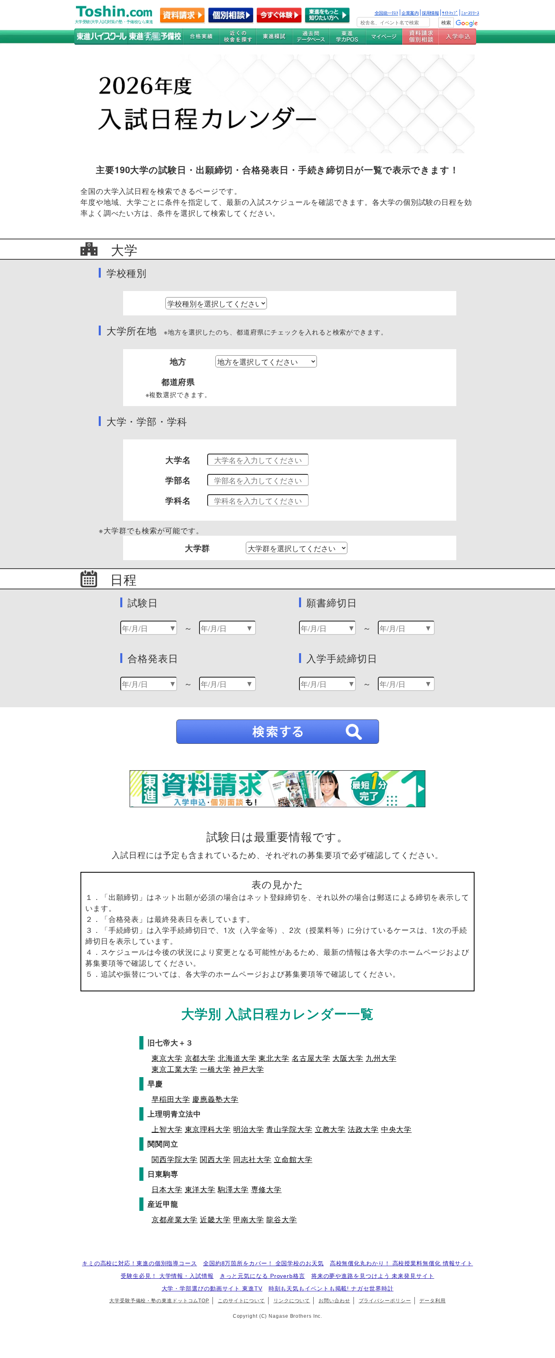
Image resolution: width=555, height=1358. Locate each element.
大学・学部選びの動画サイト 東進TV (212, 1288)
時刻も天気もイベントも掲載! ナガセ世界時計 (331, 1288)
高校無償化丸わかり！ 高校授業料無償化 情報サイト (401, 1263)
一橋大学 (215, 1068)
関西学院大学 (174, 1159)
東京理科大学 (208, 1128)
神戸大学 (248, 1068)
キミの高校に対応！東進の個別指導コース (139, 1263)
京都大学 (200, 1057)
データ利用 (432, 1301)
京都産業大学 (174, 1219)
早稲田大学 (171, 1098)
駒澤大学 (233, 1189)
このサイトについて (241, 1301)
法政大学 (363, 1128)
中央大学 (396, 1128)
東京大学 (167, 1057)
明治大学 (248, 1128)
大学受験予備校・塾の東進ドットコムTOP (159, 1301)
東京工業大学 (174, 1068)
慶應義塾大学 (215, 1098)
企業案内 (409, 12)
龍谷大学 (281, 1219)
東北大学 (273, 1057)
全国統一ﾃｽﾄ (387, 12)
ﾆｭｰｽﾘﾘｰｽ (470, 12)
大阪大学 (347, 1057)
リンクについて (291, 1301)
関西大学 (215, 1159)
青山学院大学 (289, 1128)
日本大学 (167, 1189)
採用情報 (430, 12)
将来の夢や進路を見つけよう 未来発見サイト (372, 1276)
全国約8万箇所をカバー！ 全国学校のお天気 (263, 1263)
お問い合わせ (334, 1301)
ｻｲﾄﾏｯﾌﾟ (450, 12)
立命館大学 (293, 1159)
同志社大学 (252, 1159)
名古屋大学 (311, 1057)
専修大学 (266, 1189)
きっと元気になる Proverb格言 (262, 1276)
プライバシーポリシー (385, 1301)
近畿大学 (215, 1219)
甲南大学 (248, 1219)
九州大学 (381, 1057)
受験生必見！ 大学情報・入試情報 (167, 1276)
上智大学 (167, 1128)
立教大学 (330, 1128)
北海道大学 (237, 1057)
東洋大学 (200, 1189)
